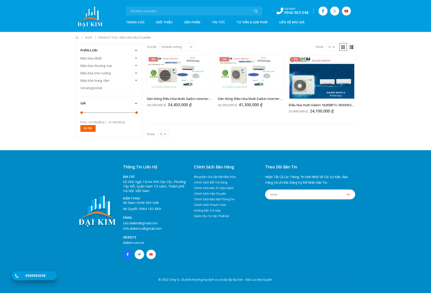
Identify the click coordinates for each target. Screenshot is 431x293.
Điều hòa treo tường (95, 73)
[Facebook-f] (127, 254)
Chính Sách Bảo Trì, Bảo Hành (214, 188)
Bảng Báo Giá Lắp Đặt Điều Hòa (215, 177)
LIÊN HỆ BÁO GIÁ (291, 22)
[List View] (351, 47)
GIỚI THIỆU (164, 22)
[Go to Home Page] (77, 37)
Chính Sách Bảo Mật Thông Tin (214, 199)
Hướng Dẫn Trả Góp (207, 210)
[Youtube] (346, 11)
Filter (88, 128)
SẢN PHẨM (192, 22)
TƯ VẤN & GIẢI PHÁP (252, 22)
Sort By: (152, 47)
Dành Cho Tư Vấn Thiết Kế (211, 216)
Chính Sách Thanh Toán (210, 205)
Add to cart (206, 63)
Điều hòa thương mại (96, 66)
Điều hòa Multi (91, 58)
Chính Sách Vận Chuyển (210, 194)
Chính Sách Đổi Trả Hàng (210, 182)
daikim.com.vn (133, 242)
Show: (319, 47)
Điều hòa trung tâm (94, 80)
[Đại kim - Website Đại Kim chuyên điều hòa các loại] (85, 17)
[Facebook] (323, 11)
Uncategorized (91, 88)
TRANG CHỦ (135, 22)
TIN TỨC (218, 22)
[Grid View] (343, 47)
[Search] (256, 11)
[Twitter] (334, 11)
